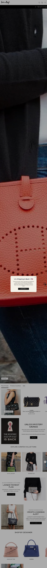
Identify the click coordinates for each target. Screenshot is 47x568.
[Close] (35, 277)
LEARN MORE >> (23, 288)
